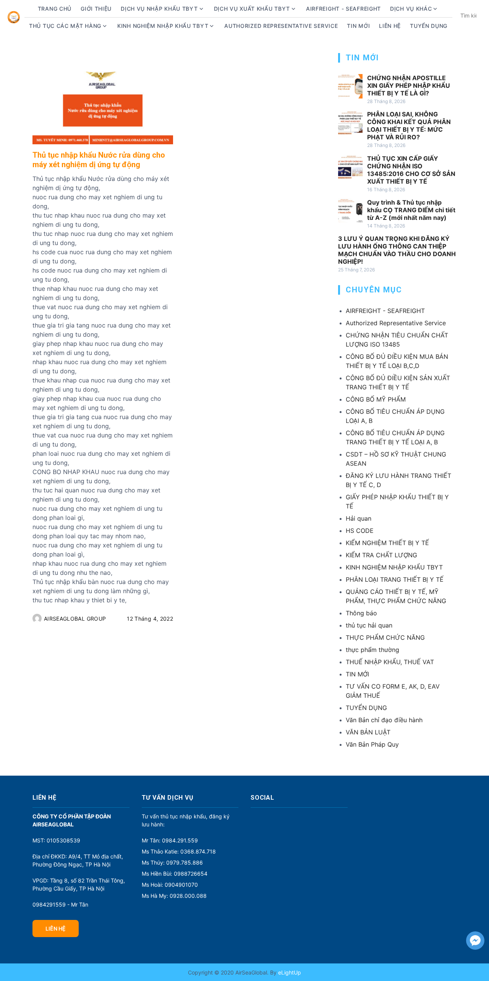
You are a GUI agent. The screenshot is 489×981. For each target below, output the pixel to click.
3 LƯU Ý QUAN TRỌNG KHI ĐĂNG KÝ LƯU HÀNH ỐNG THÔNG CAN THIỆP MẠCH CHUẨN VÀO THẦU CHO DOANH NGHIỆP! (397, 250)
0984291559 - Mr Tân (60, 904)
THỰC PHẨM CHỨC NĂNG (385, 637)
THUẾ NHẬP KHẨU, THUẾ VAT (390, 662)
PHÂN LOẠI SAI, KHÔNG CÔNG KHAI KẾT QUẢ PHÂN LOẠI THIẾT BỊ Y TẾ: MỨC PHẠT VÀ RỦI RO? (409, 125)
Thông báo (361, 613)
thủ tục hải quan (369, 625)
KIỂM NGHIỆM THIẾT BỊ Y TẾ (387, 543)
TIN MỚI (357, 674)
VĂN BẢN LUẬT (368, 732)
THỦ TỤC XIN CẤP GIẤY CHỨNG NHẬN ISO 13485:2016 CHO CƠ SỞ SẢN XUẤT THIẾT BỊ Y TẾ (411, 170)
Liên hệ (390, 26)
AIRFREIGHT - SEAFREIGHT (343, 8)
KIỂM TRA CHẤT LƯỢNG (381, 555)
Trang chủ (54, 8)
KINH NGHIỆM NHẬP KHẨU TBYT (394, 567)
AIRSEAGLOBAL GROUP (75, 618)
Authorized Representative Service (281, 26)
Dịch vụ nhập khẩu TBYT (159, 8)
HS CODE (360, 530)
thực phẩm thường (372, 649)
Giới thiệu (96, 8)
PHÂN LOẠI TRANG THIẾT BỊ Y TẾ (395, 579)
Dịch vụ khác (411, 8)
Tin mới (358, 26)
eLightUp (289, 972)
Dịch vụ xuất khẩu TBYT (252, 8)
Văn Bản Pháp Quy (372, 744)
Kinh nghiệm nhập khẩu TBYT (162, 26)
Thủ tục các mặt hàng (65, 26)
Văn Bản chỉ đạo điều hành (384, 720)
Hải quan (358, 518)
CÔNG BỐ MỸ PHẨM (376, 399)
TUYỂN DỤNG (428, 26)
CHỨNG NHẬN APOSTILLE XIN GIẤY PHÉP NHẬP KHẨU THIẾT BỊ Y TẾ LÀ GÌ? (408, 85)
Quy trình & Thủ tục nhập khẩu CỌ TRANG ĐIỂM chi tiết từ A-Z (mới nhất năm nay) (411, 209)
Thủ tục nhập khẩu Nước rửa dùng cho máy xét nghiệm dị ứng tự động (98, 159)
